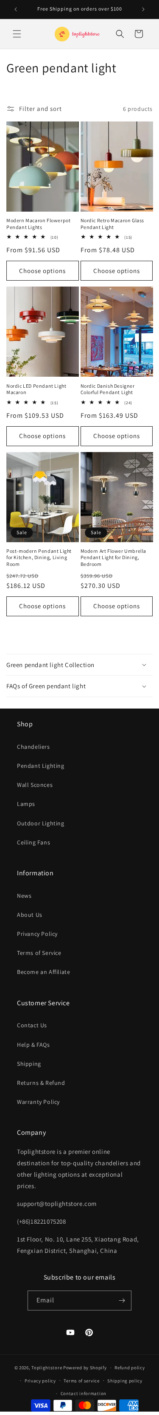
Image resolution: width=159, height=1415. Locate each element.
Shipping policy (124, 1381)
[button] (17, 34)
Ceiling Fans (33, 842)
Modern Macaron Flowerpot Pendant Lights (38, 223)
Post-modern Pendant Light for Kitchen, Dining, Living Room (39, 557)
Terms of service (81, 1381)
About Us (29, 915)
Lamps (26, 804)
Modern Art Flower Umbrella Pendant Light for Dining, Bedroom (114, 557)
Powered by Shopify (85, 1368)
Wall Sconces (35, 785)
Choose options (42, 271)
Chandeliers (33, 746)
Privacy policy (40, 1381)
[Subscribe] (121, 1300)
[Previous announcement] (15, 9)
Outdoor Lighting (40, 823)
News (24, 895)
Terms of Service (39, 953)
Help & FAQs (33, 1044)
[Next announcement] (143, 9)
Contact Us (32, 1025)
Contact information (83, 1393)
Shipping (29, 1063)
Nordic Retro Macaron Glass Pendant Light (113, 223)
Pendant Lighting (40, 766)
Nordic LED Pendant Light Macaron (36, 389)
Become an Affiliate (43, 972)
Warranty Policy (38, 1102)
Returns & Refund (41, 1083)
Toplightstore (46, 1368)
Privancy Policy (37, 934)
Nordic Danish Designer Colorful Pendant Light (108, 389)
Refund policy (129, 1368)
